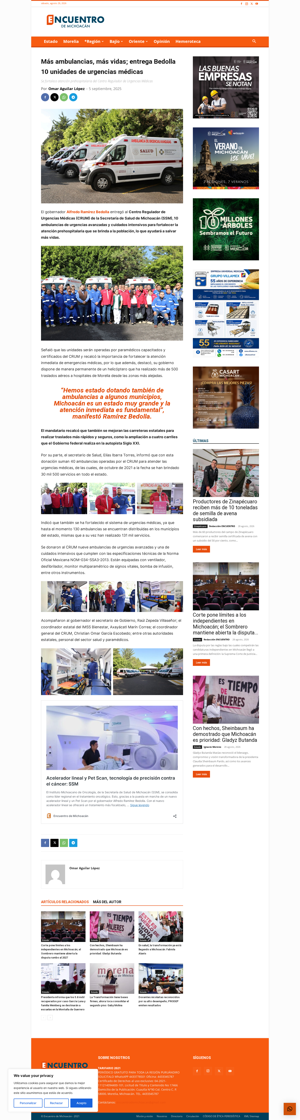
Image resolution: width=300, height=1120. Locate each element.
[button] (254, 42)
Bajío (115, 41)
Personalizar (28, 1103)
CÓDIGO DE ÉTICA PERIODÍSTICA (221, 1116)
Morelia (71, 41)
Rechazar (56, 1103)
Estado (51, 41)
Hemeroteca (188, 41)
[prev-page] (43, 1017)
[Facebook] (241, 3)
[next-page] (50, 1017)
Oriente (136, 41)
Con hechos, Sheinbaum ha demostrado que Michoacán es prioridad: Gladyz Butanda (109, 949)
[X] (251, 3)
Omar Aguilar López (66, 88)
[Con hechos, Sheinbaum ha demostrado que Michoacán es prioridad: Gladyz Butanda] (112, 926)
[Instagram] (246, 3)
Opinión (162, 41)
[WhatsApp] (64, 97)
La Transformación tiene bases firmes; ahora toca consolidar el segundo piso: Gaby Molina (109, 1001)
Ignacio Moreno (212, 746)
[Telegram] (73, 97)
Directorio (176, 1116)
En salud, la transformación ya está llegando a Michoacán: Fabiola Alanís (160, 949)
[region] (53, 1090)
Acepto (81, 1103)
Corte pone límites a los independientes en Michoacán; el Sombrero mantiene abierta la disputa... (225, 624)
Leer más (201, 549)
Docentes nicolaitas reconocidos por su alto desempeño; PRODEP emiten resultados (159, 1001)
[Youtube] (256, 3)
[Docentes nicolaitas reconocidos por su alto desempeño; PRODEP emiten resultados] (161, 978)
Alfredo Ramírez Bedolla (88, 212)
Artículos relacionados (65, 902)
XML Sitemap (251, 1116)
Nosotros (162, 1116)
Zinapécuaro (200, 526)
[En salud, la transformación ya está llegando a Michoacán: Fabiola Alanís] (161, 926)
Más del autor (107, 902)
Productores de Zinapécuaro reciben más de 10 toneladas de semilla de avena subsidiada (225, 510)
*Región (92, 41)
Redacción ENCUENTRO (222, 526)
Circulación (192, 1116)
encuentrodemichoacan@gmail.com (141, 1102)
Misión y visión (144, 1116)
